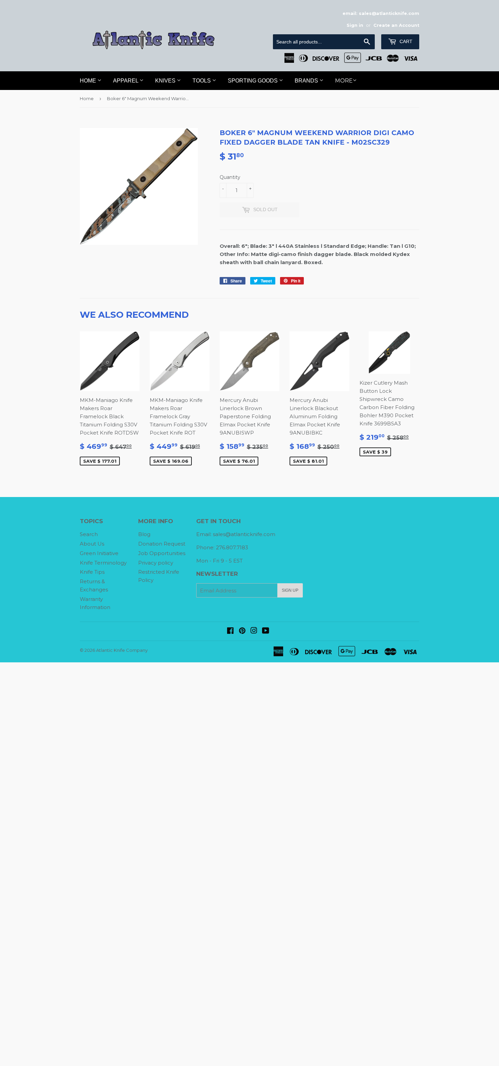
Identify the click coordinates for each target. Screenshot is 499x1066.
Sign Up (290, 590)
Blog (144, 534)
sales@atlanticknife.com (244, 534)
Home (88, 81)
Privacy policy (155, 562)
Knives (166, 81)
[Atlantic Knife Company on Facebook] (230, 631)
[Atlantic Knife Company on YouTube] (265, 631)
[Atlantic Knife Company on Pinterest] (242, 631)
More (344, 80)
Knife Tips (92, 572)
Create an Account (396, 25)
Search (89, 534)
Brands (307, 81)
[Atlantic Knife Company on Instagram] (254, 631)
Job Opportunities (161, 553)
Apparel (126, 81)
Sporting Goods (253, 81)
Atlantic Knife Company (122, 650)
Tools (202, 81)
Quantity (230, 177)
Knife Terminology (103, 562)
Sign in (355, 25)
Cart (405, 41)
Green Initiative (99, 553)
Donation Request (161, 543)
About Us (92, 543)
